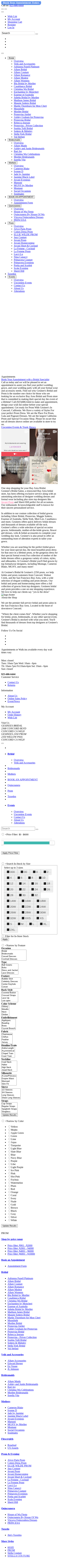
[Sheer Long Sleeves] (10, 1098)
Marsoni (12, 1421)
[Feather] (6, 1039)
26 (48, 889)
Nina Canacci (14, 1488)
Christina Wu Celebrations (21, 1389)
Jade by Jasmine (16, 1413)
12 (11, 883)
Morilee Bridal (15, 1323)
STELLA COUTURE (19, 1555)
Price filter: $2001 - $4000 (21, 1248)
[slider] (52, 843)
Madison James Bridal (19, 1312)
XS (42, 918)
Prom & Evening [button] (10, 1454)
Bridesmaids (14, 768)
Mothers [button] (5, 1401)
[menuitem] (33, 16)
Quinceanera (14, 785)
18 (48, 883)
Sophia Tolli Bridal (17, 1340)
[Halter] (9, 1064)
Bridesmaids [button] (7, 1375)
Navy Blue (16, 1158)
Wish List (12, 16)
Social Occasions (16, 1430)
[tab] (33, 754)
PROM (11, 1550)
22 (23, 889)
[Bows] (8, 1026)
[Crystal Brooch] (8, 1028)
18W (43, 900)
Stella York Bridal (16, 1345)
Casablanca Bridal (17, 1298)
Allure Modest (15, 1289)
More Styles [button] (7, 1541)
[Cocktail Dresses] (13, 959)
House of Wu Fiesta (17, 1514)
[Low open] (9, 1000)
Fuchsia (15, 1179)
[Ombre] (5, 1014)
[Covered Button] (9, 992)
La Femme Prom (16, 1482)
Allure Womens (15, 1292)
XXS (28, 918)
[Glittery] (5, 1006)
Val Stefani (13, 1348)
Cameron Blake (15, 1407)
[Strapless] (9, 1111)
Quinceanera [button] (8, 1508)
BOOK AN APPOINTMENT (23, 779)
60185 (11, 1547)
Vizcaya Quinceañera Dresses (22, 1520)
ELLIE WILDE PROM (19, 1465)
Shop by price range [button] (12, 1239)
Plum (13, 1186)
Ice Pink (15, 1170)
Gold (13, 1204)
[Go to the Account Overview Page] (2, 11)
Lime (13, 1139)
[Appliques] (8, 1020)
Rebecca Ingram (16, 1334)
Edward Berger (15, 1363)
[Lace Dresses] (9, 973)
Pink (13, 1173)
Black (14, 1211)
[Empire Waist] (9, 1078)
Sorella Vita (13, 1395)
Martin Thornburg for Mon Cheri (24, 1317)
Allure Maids (14, 1381)
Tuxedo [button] (5, 1529)
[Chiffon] (6, 1037)
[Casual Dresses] (13, 956)
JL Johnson (13, 1369)
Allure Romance (16, 1286)
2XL (12, 929)
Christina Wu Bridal (17, 1300)
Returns (11, 685)
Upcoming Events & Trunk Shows (18, 427)
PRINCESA (14, 1523)
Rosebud (12, 1445)
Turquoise (16, 1145)
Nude (13, 1201)
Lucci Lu (12, 1485)
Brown (14, 1207)
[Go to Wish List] (5, 9)
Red (13, 1189)
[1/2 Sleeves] (10, 1090)
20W (13, 906)
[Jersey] (6, 1042)
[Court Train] (8, 1056)
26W (13, 912)
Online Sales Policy (17, 698)
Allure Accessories (17, 1360)
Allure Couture (15, 1284)
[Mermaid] (9, 1081)
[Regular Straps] (9, 1106)
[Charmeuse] (6, 1034)
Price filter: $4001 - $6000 (21, 1251)
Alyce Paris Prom (16, 1460)
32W (13, 918)
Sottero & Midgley (17, 1343)
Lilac (13, 1164)
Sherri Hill (13, 1502)
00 (25, 871)
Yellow (14, 1126)
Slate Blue (16, 1151)
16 (36, 883)
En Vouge (12, 1366)
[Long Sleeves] (10, 1095)
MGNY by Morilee (17, 1424)
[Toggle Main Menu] (2, 53)
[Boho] (9, 967)
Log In (11, 27)
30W (43, 912)
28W (28, 912)
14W (13, 900)
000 (12, 871)
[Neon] (5, 1012)
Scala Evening (15, 1499)
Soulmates (13, 1432)
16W (28, 900)
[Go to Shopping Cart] (2, 9)
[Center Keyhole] (11, 984)
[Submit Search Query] (37, 829)
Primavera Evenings (18, 1493)
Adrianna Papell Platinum (20, 1278)
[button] (11, 58)
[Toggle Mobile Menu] (2, 743)
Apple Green (17, 1133)
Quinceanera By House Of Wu (23, 1517)
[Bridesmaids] (13, 953)
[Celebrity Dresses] (11, 981)
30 (23, 895)
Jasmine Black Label (18, 1416)
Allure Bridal (14, 1281)
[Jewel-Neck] (9, 1070)
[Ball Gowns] (9, 965)
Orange (14, 1192)
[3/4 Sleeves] (10, 1092)
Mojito (14, 1129)
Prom (10, 790)
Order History (14, 714)
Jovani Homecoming (18, 1474)
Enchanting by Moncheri (20, 1303)
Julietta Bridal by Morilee (20, 1309)
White (14, 1220)
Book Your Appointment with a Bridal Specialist (25, 379)
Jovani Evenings (16, 1418)
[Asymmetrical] (8, 1051)
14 (23, 883)
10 (43, 877)
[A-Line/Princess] (9, 1076)
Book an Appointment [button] (13, 1260)
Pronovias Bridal (16, 1331)
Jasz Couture (14, 1468)
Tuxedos (12, 796)
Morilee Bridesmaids (18, 1392)
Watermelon (17, 1182)
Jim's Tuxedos (15, 1535)
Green (14, 1136)
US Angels (13, 1448)
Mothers (12, 774)
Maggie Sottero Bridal (19, 1314)
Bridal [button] (11, 754)
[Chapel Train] (8, 1053)
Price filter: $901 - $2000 (20, 1245)
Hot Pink (15, 1176)
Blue (13, 1154)
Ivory (13, 1198)
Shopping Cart (15, 22)
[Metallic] (5, 1009)
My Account (14, 19)
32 (36, 895)
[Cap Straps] (9, 1103)
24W (43, 906)
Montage (12, 1427)
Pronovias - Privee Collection (22, 1337)
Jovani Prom (7, 502)
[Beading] (8, 1023)
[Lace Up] (9, 998)
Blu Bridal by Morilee (18, 1295)
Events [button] (11, 805)
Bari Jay (12, 1387)
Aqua (13, 1142)
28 (11, 895)
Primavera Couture (17, 1491)
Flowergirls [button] (7, 1439)
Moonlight (13, 1320)
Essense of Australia (18, 1306)
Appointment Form (17, 1266)
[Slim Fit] (9, 1084)
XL (45, 924)
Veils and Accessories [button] (12, 1354)
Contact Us (13, 682)
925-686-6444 (16, 5)
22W (28, 906)
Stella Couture (15, 1553)
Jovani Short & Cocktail (19, 1477)
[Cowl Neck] (9, 1062)
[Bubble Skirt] (11, 979)
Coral (13, 1195)
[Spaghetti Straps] (9, 1109)
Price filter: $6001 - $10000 (21, 1254)
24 (36, 889)
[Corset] (11, 987)
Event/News (14, 701)
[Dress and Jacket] (9, 970)
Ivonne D (12, 1410)
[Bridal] (13, 951)
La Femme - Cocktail (18, 1479)
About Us (12, 695)
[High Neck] (9, 1067)
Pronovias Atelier (16, 1326)
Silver (14, 1217)
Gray (13, 1214)
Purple (14, 1161)
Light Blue (16, 1148)
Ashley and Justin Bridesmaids (23, 1384)
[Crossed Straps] (9, 995)
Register (12, 24)
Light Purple (17, 1167)
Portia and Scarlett (17, 1496)
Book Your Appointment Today (21, 2)
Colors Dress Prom (17, 1463)
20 (11, 889)
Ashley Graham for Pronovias (22, 1329)
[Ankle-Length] (8, 1048)
